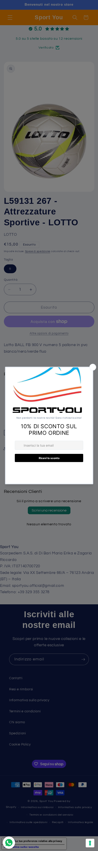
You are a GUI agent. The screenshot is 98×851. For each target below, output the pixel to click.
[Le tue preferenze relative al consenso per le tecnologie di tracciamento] (90, 843)
